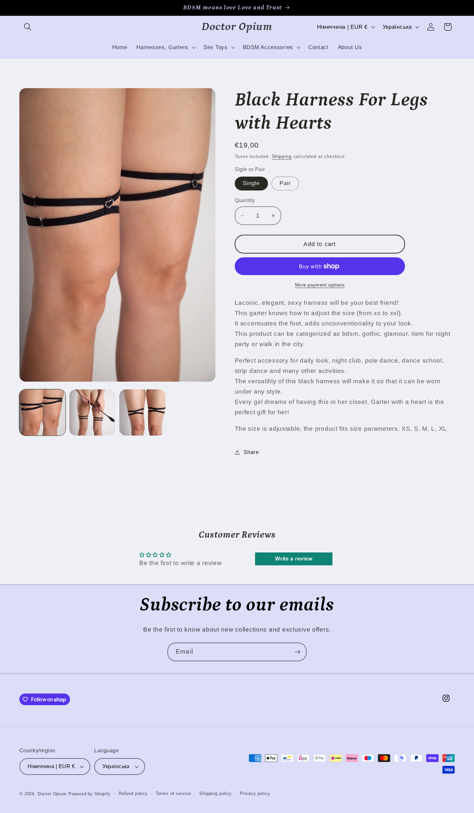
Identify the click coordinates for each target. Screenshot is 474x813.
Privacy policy (255, 793)
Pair (285, 183)
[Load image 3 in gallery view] (142, 412)
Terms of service (173, 793)
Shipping (282, 156)
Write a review (293, 558)
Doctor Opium (52, 793)
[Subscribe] (297, 652)
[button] (27, 27)
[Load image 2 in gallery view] (92, 412)
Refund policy (133, 793)
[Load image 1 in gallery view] (42, 412)
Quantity (245, 200)
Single (251, 183)
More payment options (320, 284)
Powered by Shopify (89, 793)
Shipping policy (215, 793)
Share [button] (251, 452)
